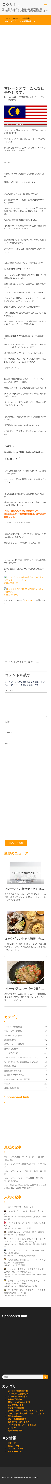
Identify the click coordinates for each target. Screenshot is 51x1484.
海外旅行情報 (10, 1040)
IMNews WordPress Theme (25, 1477)
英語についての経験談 (14, 1044)
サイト (8, 743)
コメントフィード (16, 1448)
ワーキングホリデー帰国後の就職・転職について (24, 1224)
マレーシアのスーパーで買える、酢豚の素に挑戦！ (25, 988)
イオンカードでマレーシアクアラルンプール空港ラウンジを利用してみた (24, 1270)
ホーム (7, 18)
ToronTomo (29, 600)
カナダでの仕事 (11, 1049)
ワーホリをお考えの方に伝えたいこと (21, 1062)
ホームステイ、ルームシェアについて (21, 1057)
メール (8, 732)
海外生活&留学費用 (12, 1070)
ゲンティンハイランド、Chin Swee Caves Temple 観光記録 (24, 1251)
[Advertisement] (25, 51)
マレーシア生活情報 (21, 18)
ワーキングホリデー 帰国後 (17, 1079)
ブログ (7, 1084)
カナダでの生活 (11, 1053)
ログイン (12, 1443)
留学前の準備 (10, 1066)
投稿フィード (14, 1445)
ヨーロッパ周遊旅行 (13, 1027)
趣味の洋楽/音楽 (11, 1088)
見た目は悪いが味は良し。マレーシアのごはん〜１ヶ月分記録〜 (24, 1261)
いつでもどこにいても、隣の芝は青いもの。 (23, 1212)
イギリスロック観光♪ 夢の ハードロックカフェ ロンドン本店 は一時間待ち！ (25, 1240)
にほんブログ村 (11, 583)
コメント (9, 690)
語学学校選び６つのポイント (21, 1207)
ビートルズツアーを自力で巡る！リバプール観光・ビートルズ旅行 (24, 1282)
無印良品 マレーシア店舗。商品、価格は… (27, 1232)
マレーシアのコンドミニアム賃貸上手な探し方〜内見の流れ (24, 1179)
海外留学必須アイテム (14, 1075)
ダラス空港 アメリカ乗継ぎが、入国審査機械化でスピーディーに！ (24, 1291)
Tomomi (11, 97)
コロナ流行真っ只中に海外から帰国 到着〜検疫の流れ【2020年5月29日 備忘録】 (25, 1186)
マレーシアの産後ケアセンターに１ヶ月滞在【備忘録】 (25, 888)
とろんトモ (11, 4)
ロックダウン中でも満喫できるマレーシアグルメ (25, 938)
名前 (7, 721)
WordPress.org (15, 1451)
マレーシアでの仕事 (13, 1035)
